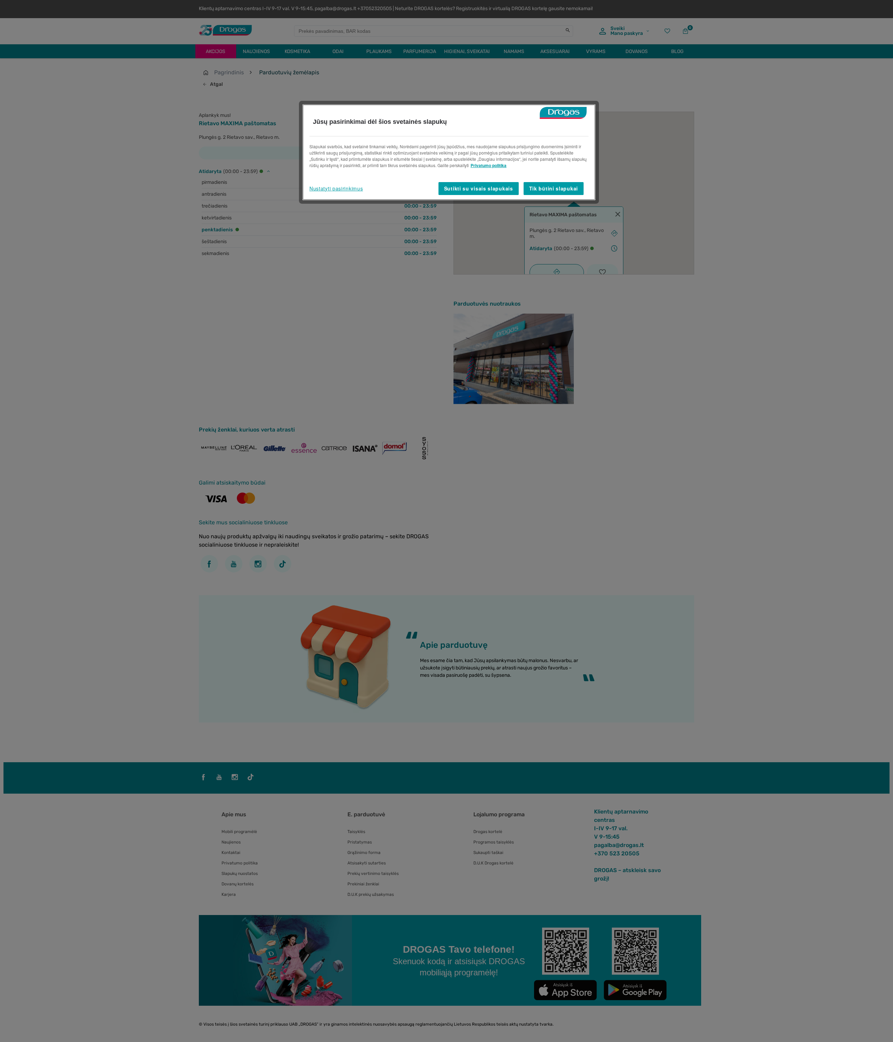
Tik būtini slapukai (553, 188)
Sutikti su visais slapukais (478, 188)
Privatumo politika (488, 165)
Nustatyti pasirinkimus (336, 188)
